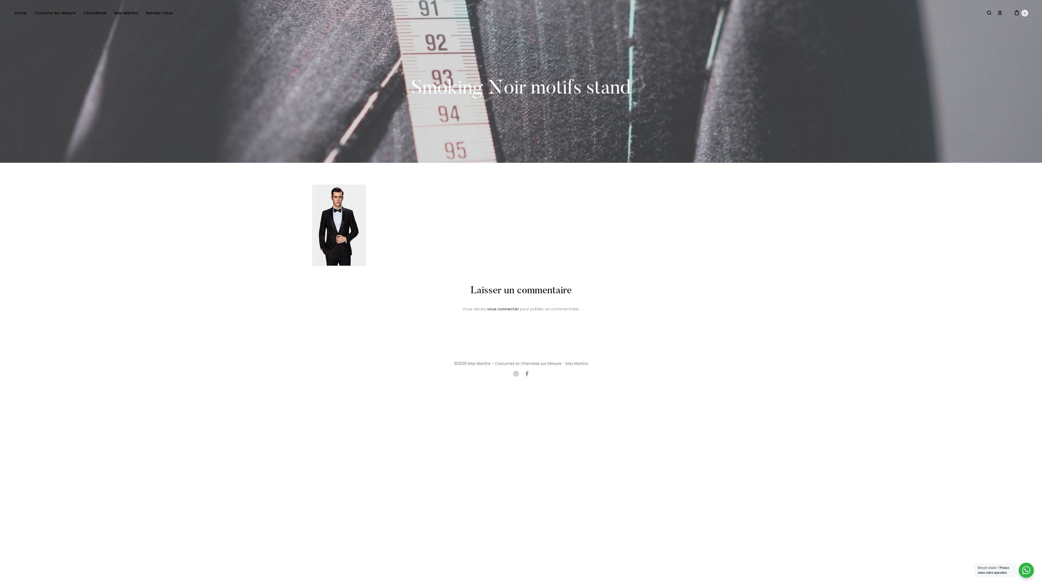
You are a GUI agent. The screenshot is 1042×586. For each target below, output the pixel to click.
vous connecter (503, 309)
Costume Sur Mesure (55, 13)
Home (21, 13)
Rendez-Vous (159, 13)
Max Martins (126, 13)
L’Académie (95, 13)
